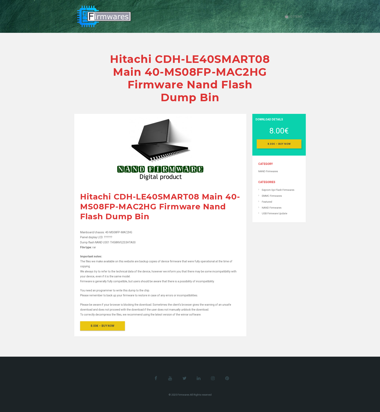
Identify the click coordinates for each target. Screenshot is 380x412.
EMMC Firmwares (272, 195)
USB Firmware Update (274, 213)
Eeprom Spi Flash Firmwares (278, 189)
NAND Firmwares (268, 171)
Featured (267, 201)
